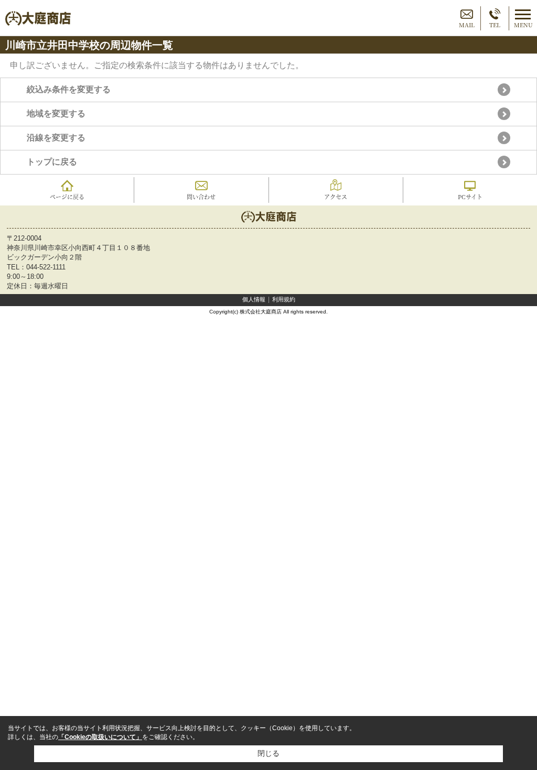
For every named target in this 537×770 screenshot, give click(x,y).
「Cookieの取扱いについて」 (100, 737)
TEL (494, 24)
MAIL (467, 24)
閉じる (268, 753)
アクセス (335, 196)
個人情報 (253, 299)
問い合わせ (201, 196)
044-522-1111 (46, 267)
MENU (523, 24)
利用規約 (283, 299)
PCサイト (470, 196)
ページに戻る (67, 196)
